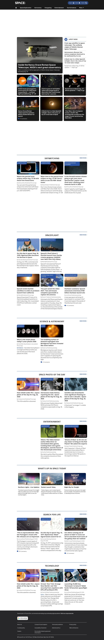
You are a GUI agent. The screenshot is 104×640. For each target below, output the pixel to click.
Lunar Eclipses (22, 163)
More (80, 7)
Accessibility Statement (41, 627)
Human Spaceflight (46, 379)
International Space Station (47, 276)
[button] (84, 3)
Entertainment (59, 7)
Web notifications (73, 627)
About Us (19, 624)
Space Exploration (25, 7)
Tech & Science (71, 7)
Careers (19, 631)
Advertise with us (56, 627)
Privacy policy (72, 624)
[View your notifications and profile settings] (79, 2)
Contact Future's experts (41, 624)
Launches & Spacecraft (48, 239)
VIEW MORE (83, 158)
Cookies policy (21, 627)
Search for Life (22, 519)
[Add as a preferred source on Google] (22, 618)
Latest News (73, 39)
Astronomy (37, 7)
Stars (43, 326)
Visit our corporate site (67, 613)
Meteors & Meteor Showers (70, 163)
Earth (67, 379)
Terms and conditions (57, 624)
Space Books (45, 426)
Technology (21, 379)
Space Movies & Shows (71, 426)
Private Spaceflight (71, 275)
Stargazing (48, 7)
